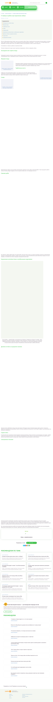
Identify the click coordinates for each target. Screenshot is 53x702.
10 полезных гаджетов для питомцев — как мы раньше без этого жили (12, 586)
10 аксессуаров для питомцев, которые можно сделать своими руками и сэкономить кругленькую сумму (28, 643)
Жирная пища (5, 24)
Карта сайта (11, 695)
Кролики (22, 7)
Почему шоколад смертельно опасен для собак (38, 556)
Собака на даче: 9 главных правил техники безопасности (7, 69)
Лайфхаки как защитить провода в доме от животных (22, 636)
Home (3, 13)
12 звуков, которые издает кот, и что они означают (21, 619)
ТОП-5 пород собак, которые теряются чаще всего (21, 649)
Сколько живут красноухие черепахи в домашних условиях (38, 566)
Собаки (13, 7)
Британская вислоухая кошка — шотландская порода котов (21, 604)
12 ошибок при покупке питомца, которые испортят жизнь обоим (45, 78)
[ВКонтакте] (25, 545)
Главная (10, 694)
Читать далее (8, 611)
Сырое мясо (5, 35)
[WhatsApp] (29, 545)
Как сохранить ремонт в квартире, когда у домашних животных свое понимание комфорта (27, 674)
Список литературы (25, 696)
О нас (10, 696)
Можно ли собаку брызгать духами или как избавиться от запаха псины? (26, 624)
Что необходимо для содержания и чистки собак (21, 667)
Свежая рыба (5, 30)
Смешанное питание (7, 37)
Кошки (6, 7)
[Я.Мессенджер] (23, 545)
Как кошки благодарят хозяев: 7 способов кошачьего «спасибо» (13, 566)
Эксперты (23, 697)
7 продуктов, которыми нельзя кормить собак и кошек (38, 576)
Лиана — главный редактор (26, 537)
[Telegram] (28, 545)
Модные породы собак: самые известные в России (39, 585)
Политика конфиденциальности (27, 694)
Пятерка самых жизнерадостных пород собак (12, 596)
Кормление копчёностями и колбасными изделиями (13, 32)
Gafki (8, 3)
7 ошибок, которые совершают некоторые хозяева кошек (7, 87)
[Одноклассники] (26, 545)
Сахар (4, 28)
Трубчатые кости (6, 26)
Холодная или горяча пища (8, 23)
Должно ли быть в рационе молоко (10, 33)
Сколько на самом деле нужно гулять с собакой (12, 556)
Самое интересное (32, 7)
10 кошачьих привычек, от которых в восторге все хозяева (23, 630)
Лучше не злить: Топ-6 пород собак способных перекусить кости (12, 576)
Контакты (23, 695)
